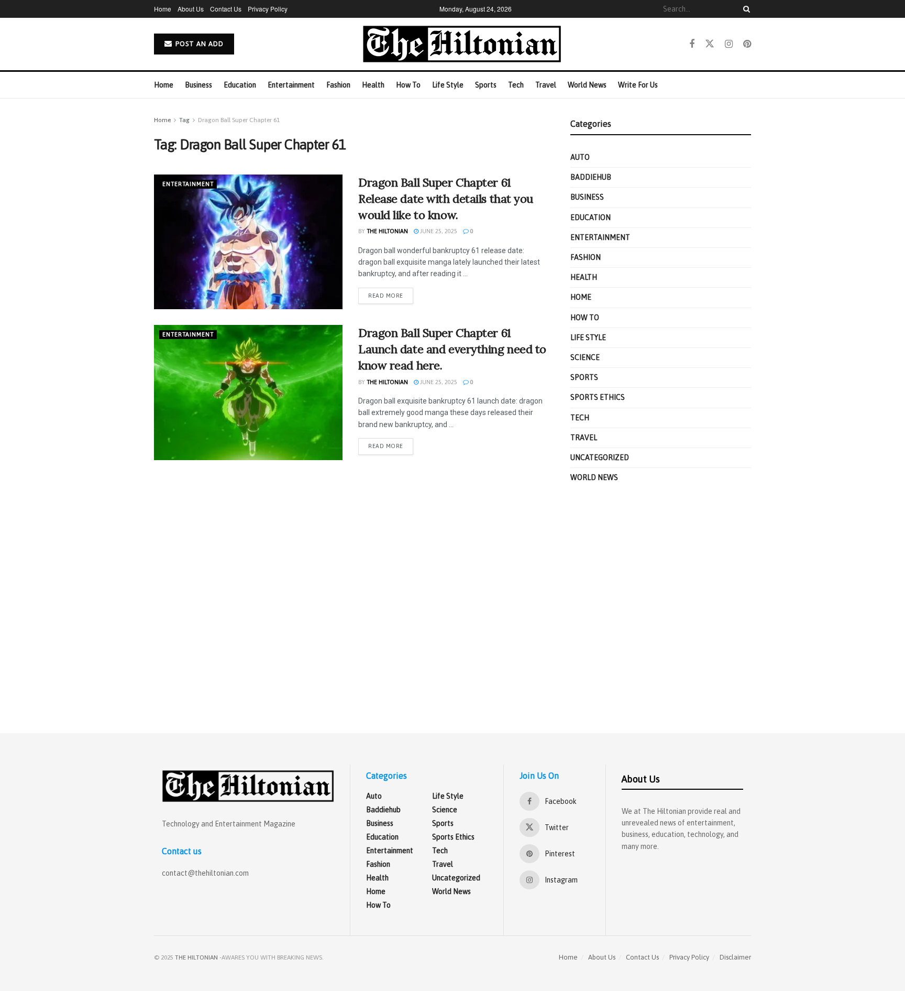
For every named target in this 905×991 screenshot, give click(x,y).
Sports (485, 85)
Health (373, 85)
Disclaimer (735, 957)
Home (162, 8)
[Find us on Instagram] (729, 44)
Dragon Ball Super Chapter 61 (239, 120)
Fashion (338, 85)
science (585, 357)
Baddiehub (590, 177)
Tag (184, 120)
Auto (580, 157)
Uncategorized (599, 457)
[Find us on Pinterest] (747, 44)
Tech (516, 85)
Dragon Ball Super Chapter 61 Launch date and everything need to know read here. (452, 349)
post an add (198, 44)
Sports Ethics (597, 397)
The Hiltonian (387, 231)
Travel (545, 85)
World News (587, 85)
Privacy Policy (268, 8)
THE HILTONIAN (196, 957)
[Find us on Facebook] (691, 44)
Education (240, 85)
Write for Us (638, 85)
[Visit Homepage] (461, 44)
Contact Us (225, 8)
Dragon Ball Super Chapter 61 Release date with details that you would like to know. (445, 198)
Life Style (447, 85)
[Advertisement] (660, 605)
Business (198, 85)
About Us (191, 8)
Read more (390, 295)
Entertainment (291, 85)
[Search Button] (745, 9)
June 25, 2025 (437, 231)
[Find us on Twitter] (709, 44)
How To (408, 85)
